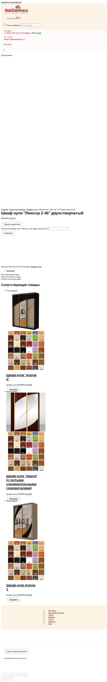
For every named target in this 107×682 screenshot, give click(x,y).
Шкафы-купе (32, 209)
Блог (50, 624)
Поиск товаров (13, 25)
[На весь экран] (18, 675)
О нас (50, 619)
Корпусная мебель (17, 209)
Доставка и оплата (56, 613)
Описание (10, 271)
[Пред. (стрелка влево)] (4, 679)
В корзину (8, 233)
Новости (51, 621)
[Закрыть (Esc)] (4, 675)
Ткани (50, 615)
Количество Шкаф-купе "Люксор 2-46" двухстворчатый (24, 229)
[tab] (56, 271)
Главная (4, 209)
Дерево (51, 617)
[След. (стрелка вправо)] (11, 679)
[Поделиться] (11, 675)
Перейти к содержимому (11, 2)
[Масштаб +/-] (25, 675)
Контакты (52, 610)
